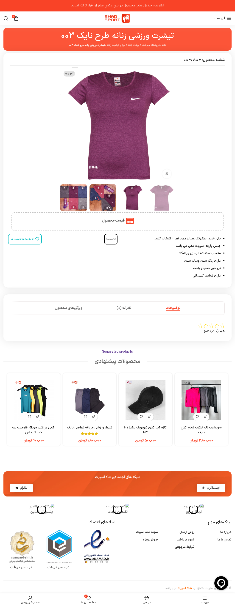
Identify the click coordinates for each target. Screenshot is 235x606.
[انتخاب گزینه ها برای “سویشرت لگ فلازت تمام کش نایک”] (205, 417)
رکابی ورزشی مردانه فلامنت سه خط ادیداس (33, 430)
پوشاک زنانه (133, 45)
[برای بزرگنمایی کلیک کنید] (166, 173)
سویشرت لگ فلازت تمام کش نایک (201, 430)
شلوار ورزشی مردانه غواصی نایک (89, 427)
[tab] (173, 308)
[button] (149, 417)
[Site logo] (117, 18)
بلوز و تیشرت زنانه (116, 45)
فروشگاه (155, 45)
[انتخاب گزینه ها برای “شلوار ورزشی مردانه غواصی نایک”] (94, 417)
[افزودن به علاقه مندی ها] (197, 417)
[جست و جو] (5, 18)
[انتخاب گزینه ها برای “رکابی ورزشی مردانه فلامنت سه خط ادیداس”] (38, 417)
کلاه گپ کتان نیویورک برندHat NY (145, 430)
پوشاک (145, 45)
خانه (164, 45)
